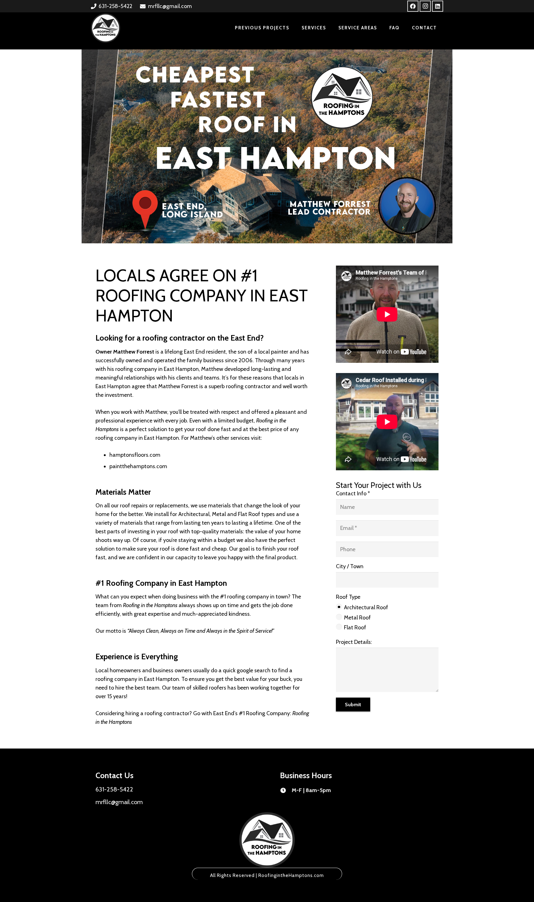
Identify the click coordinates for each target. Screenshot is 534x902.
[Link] (105, 28)
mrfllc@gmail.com (119, 802)
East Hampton (161, 679)
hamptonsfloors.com (134, 454)
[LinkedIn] (437, 6)
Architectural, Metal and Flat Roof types (226, 514)
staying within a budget (206, 540)
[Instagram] (425, 6)
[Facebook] (412, 6)
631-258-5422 (114, 789)
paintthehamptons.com (138, 466)
